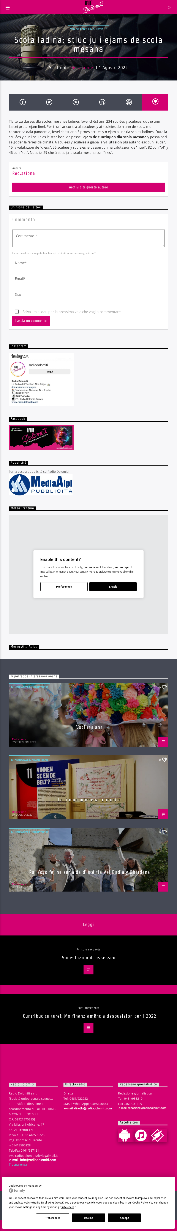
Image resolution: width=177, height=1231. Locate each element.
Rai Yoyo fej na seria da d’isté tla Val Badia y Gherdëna (89, 872)
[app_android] (126, 1135)
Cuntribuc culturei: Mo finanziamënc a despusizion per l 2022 (89, 1016)
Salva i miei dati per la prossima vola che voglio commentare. (72, 311)
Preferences (52, 1218)
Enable (113, 586)
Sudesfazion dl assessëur (89, 957)
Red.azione (81, 67)
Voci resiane (89, 727)
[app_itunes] (142, 1135)
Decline (88, 1218)
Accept (124, 1218)
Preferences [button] (67, 1207)
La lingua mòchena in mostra (89, 799)
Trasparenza (18, 1164)
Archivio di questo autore (88, 187)
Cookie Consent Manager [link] (23, 1185)
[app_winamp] (159, 1135)
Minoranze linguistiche (88, 29)
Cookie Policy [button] (140, 1202)
